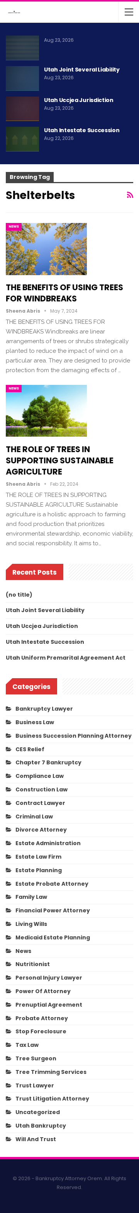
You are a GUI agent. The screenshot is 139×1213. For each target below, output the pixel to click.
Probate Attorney (41, 1018)
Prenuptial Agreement (48, 1005)
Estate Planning (38, 870)
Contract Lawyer (40, 803)
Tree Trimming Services (50, 1072)
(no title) (19, 595)
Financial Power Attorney (52, 910)
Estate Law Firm (38, 857)
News (13, 226)
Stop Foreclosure (40, 1031)
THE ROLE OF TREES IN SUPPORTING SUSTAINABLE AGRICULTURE (60, 460)
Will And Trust (35, 1139)
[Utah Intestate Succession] (22, 139)
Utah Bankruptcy (40, 1126)
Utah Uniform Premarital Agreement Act (65, 658)
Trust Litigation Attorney (52, 1098)
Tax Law (27, 1045)
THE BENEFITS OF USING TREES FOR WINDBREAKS (64, 293)
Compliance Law (39, 776)
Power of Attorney (43, 991)
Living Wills (31, 924)
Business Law (34, 722)
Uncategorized (37, 1112)
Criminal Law (34, 816)
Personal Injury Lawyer (48, 978)
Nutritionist (32, 964)
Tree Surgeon (35, 1058)
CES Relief (29, 749)
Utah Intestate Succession (82, 130)
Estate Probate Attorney (51, 884)
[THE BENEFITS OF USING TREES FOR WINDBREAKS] (46, 249)
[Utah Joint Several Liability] (22, 78)
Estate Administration (48, 843)
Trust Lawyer (34, 1085)
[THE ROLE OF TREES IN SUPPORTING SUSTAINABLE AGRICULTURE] (46, 411)
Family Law (31, 897)
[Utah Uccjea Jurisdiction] (22, 109)
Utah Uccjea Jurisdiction (79, 100)
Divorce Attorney (41, 830)
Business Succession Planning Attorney (73, 736)
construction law (41, 789)
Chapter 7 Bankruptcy (48, 762)
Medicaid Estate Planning (52, 937)
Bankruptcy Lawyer (44, 709)
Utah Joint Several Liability (82, 69)
